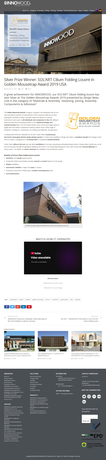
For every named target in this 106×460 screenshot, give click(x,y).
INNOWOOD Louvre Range (53, 288)
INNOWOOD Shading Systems (38, 413)
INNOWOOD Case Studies (11, 386)
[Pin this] (29, 306)
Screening (33, 386)
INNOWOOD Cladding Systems (38, 398)
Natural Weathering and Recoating (13, 413)
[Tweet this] (12, 306)
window (77, 299)
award (21, 299)
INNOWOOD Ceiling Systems (38, 402)
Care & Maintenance (10, 431)
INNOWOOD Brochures (10, 409)
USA (71, 299)
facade (28, 299)
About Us (6, 376)
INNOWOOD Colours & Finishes (13, 411)
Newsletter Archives (9, 384)
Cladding (32, 380)
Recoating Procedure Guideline (13, 433)
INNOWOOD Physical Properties (13, 437)
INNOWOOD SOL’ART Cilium (53, 283)
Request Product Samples (11, 441)
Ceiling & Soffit (34, 378)
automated (13, 299)
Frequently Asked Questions (12, 388)
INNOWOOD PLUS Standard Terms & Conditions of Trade (13, 393)
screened (55, 299)
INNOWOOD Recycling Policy (12, 390)
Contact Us (85, 376)
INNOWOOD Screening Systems (39, 400)
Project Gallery (8, 378)
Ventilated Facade (35, 390)
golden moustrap (37, 299)
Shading (32, 388)
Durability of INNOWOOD (11, 439)
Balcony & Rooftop (35, 376)
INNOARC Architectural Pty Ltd (66, 378)
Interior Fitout (34, 382)
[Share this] (6, 306)
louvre (48, 299)
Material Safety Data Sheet (11, 435)
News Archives (8, 382)
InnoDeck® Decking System (38, 411)
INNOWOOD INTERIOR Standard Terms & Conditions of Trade (13, 396)
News (29, 89)
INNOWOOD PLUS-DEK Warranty (13, 429)
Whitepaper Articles (9, 380)
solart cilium (64, 299)
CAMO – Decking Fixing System (64, 393)
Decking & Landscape (36, 384)
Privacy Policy (8, 399)
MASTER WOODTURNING (65, 380)
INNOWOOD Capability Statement (13, 407)
